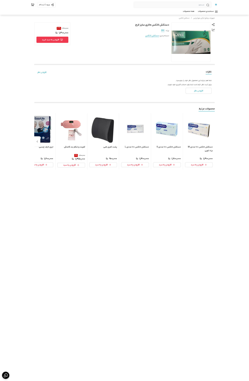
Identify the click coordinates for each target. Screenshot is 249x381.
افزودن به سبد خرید (50, 39)
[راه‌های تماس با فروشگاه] (5, 375)
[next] (37, 141)
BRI (162, 30)
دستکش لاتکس (184, 18)
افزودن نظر (42, 72)
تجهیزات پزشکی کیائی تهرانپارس (204, 18)
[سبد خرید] (32, 4)
